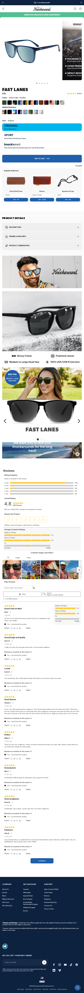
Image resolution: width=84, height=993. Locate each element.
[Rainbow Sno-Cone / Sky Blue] (36, 112)
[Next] (81, 2)
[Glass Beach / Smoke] (57, 102)
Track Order (48, 892)
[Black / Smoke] (9, 112)
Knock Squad (27, 899)
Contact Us (48, 906)
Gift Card (5, 902)
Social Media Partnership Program (30, 903)
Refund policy (20, 989)
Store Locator (49, 909)
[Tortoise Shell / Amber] (41, 102)
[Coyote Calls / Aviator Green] (4, 102)
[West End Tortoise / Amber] (62, 102)
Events (25, 911)
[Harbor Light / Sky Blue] (20, 102)
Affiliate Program (29, 907)
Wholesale (27, 892)
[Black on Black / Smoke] (9, 102)
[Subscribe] (44, 962)
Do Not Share (53, 989)
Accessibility (45, 989)
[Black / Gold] (25, 102)
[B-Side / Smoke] (4, 112)
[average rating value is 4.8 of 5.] (72, 93)
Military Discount (8, 899)
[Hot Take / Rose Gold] (51, 102)
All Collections (7, 906)
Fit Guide (79, 165)
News (4, 896)
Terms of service (37, 989)
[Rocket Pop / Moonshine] (15, 112)
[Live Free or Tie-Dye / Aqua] (25, 112)
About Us (5, 889)
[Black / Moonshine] (36, 102)
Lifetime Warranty (50, 902)
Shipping (47, 899)
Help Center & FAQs (51, 889)
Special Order (28, 896)
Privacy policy (28, 989)
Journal (4, 892)
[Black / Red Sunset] (30, 102)
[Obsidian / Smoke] (15, 102)
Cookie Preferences (62, 989)
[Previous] (3, 2)
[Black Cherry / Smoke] (46, 102)
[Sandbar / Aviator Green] (41, 112)
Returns (47, 896)
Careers (26, 889)
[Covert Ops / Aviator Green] (30, 112)
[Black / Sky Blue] (20, 112)
